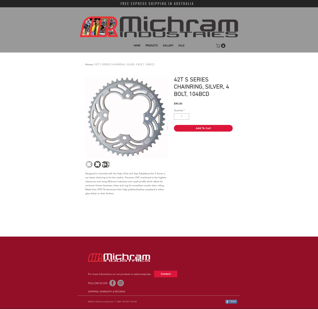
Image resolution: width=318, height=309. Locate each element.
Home (89, 64)
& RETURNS (119, 291)
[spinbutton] (182, 116)
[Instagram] (120, 283)
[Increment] (187, 116)
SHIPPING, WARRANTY (100, 291)
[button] (221, 46)
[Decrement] (176, 116)
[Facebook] (112, 283)
